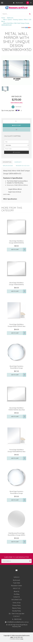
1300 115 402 (17, 619)
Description (7, 162)
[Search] (30, 14)
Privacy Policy (16, 605)
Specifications (8, 165)
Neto (22, 639)
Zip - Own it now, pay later (16, 613)
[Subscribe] (29, 561)
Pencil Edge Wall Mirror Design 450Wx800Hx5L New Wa (16, 451)
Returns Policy (16, 608)
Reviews (19, 165)
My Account (19, 2)
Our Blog (16, 594)
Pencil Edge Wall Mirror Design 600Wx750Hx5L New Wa (16, 326)
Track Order (16, 583)
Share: (23, 27)
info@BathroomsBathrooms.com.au (18, 622)
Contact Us (16, 597)
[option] (16, 70)
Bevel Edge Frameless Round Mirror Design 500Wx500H (16, 368)
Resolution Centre (16, 585)
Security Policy (16, 611)
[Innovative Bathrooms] (16, 7)
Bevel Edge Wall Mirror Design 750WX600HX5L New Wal (16, 284)
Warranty (18, 162)
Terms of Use (17, 602)
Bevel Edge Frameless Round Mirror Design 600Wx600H (16, 493)
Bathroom (10, 18)
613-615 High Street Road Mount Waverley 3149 (17, 625)
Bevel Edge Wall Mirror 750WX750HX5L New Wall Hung (16, 410)
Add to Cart (17, 125)
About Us (16, 591)
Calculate (17, 152)
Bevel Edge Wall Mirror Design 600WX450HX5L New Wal (16, 243)
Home (3, 18)
